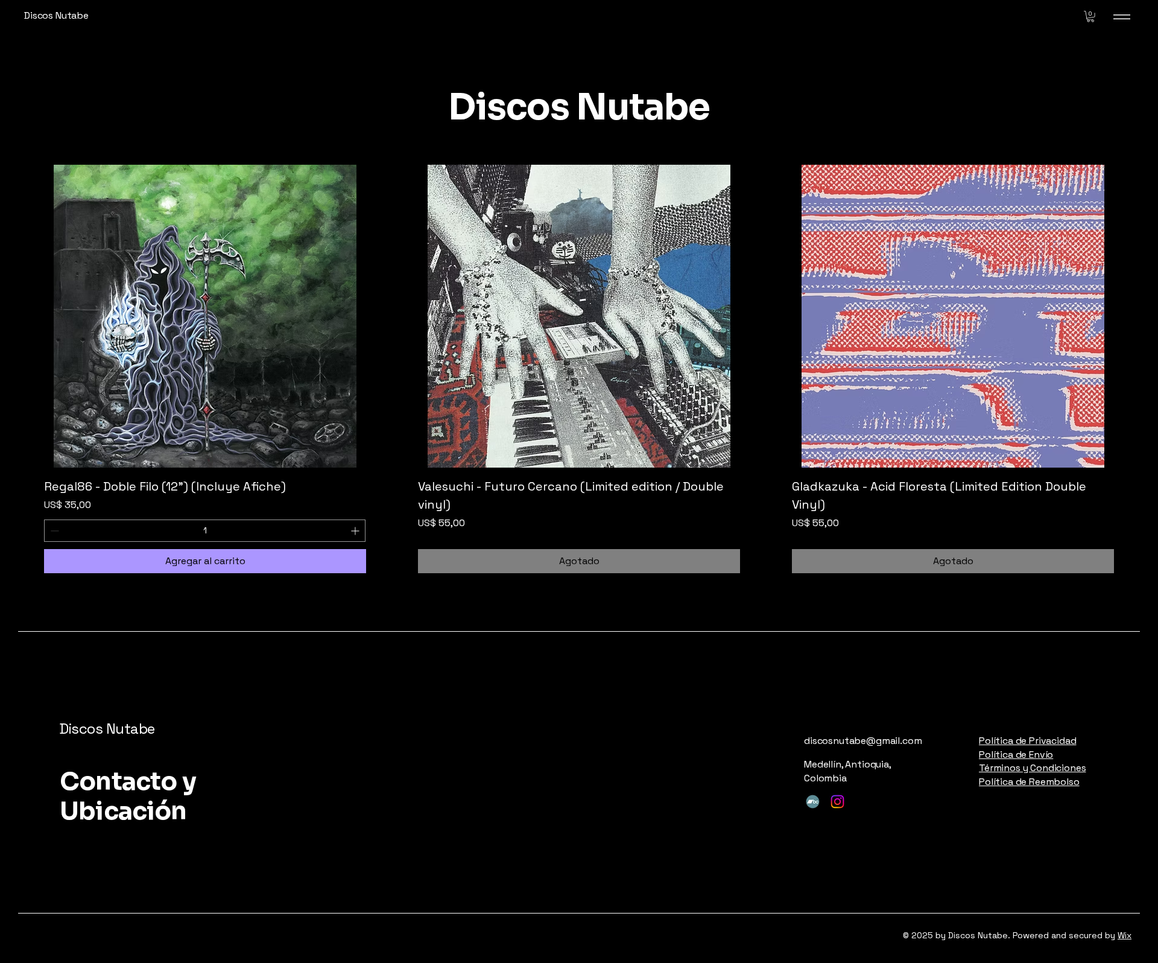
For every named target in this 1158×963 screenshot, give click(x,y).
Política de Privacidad (1027, 740)
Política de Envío (1016, 754)
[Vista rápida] (205, 316)
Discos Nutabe (107, 728)
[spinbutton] (205, 530)
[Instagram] (837, 801)
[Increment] (356, 530)
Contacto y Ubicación (128, 796)
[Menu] (1122, 16)
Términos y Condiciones (1032, 767)
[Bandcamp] (812, 801)
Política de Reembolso (1029, 781)
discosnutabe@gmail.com (863, 740)
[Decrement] (53, 530)
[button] (1090, 16)
